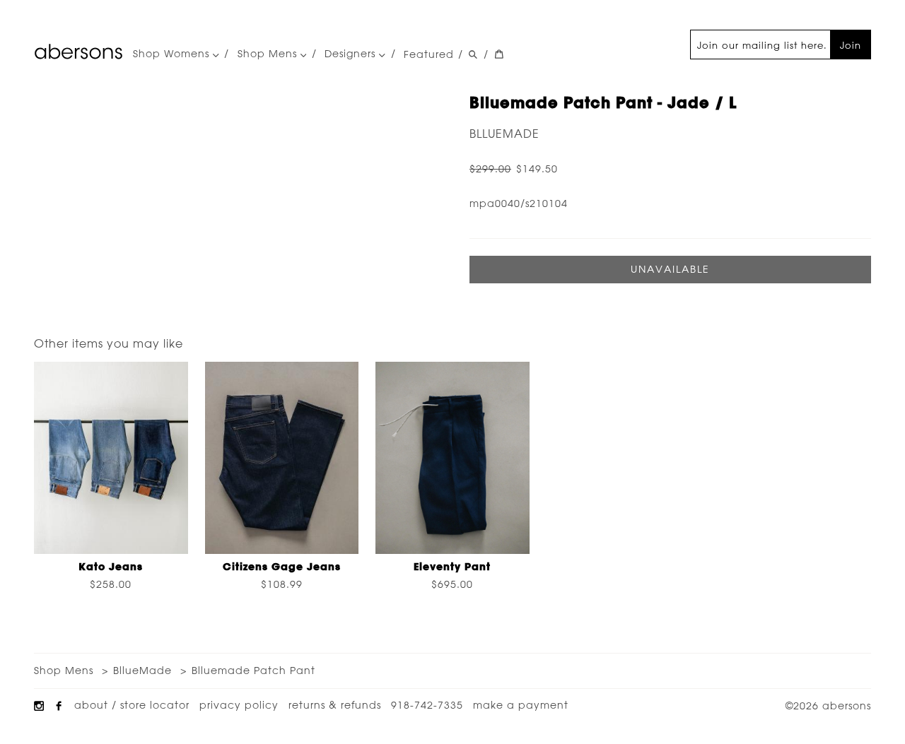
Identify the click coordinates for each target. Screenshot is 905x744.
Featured (429, 54)
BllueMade (504, 133)
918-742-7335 (427, 705)
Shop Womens (173, 54)
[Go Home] (78, 51)
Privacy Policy (239, 705)
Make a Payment (520, 705)
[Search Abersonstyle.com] (473, 54)
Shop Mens (269, 54)
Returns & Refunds (334, 705)
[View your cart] (499, 54)
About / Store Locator (131, 705)
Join (850, 45)
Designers (352, 54)
